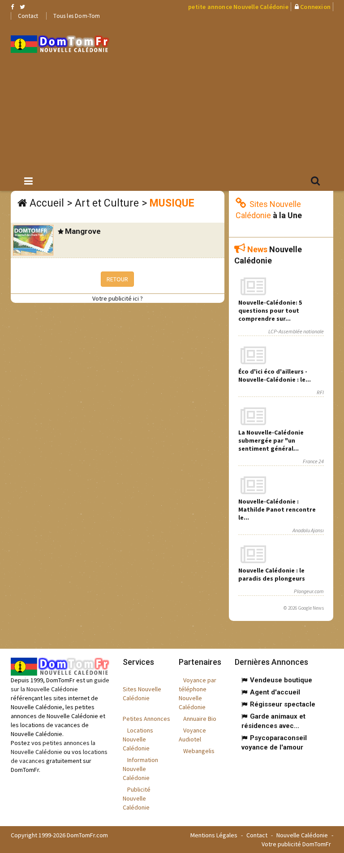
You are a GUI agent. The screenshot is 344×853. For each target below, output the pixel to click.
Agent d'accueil (275, 692)
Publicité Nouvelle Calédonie (136, 798)
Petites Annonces (146, 719)
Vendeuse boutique (281, 680)
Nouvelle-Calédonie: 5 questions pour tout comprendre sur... (270, 310)
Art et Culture (107, 203)
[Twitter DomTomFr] (22, 7)
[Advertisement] (233, 94)
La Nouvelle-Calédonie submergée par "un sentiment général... (271, 440)
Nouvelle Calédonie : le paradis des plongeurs (271, 574)
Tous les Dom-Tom (76, 16)
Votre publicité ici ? (117, 298)
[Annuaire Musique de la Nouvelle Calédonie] (60, 44)
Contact (28, 16)
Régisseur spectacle (282, 704)
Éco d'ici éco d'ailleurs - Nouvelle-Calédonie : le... (274, 375)
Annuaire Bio (199, 719)
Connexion (315, 7)
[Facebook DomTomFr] (12, 7)
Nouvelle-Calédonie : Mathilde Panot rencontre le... (277, 509)
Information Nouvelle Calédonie (140, 769)
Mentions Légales (213, 835)
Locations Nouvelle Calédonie (138, 739)
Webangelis (199, 751)
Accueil (47, 203)
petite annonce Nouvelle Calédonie (238, 7)
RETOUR (117, 279)
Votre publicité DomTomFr (296, 844)
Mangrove (83, 231)
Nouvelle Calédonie (302, 835)
